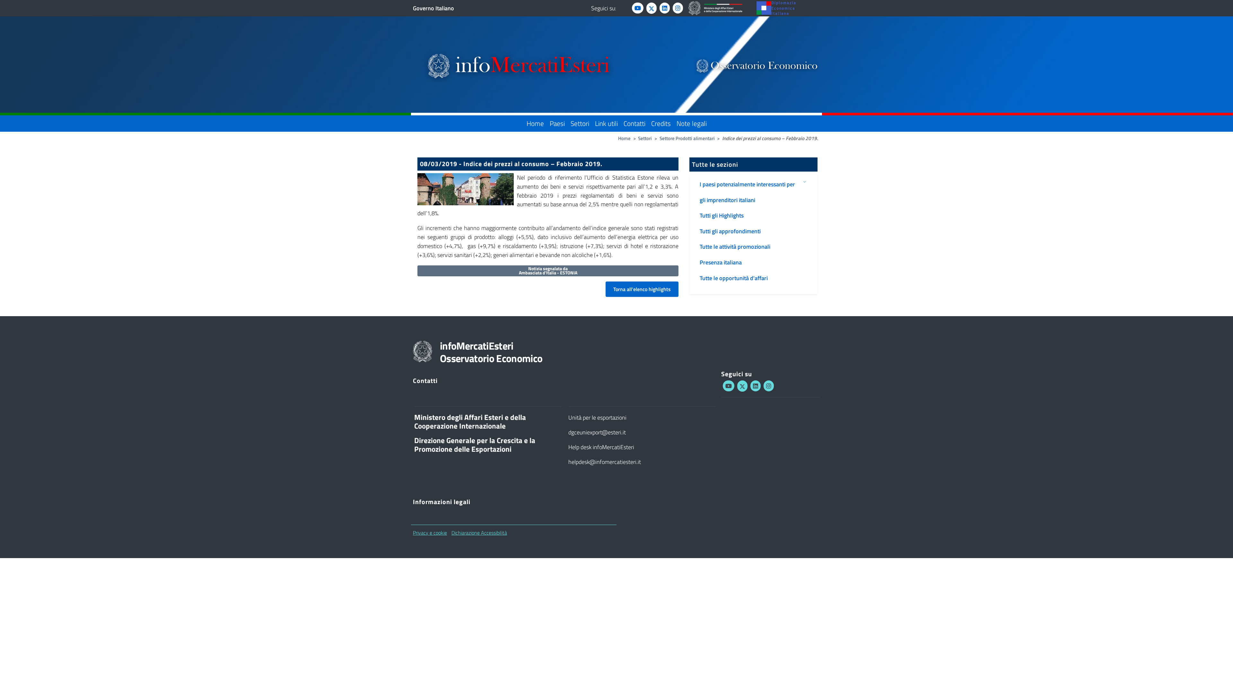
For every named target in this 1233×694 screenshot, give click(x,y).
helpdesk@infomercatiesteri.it (604, 462)
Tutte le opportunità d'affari (734, 278)
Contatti (634, 123)
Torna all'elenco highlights (642, 289)
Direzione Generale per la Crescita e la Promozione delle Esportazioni (474, 445)
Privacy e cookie (430, 533)
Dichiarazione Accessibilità (479, 533)
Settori (580, 123)
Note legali (692, 123)
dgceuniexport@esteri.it (597, 432)
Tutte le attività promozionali (735, 246)
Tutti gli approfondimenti (730, 231)
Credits (661, 123)
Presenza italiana (721, 262)
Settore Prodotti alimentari (687, 138)
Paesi (557, 123)
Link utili (606, 123)
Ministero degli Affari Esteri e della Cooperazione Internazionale (470, 422)
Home (535, 123)
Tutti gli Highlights (722, 215)
